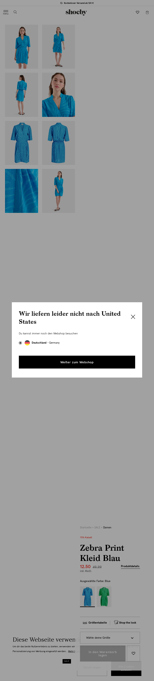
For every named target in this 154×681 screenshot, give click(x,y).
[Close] (133, 317)
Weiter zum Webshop (77, 362)
